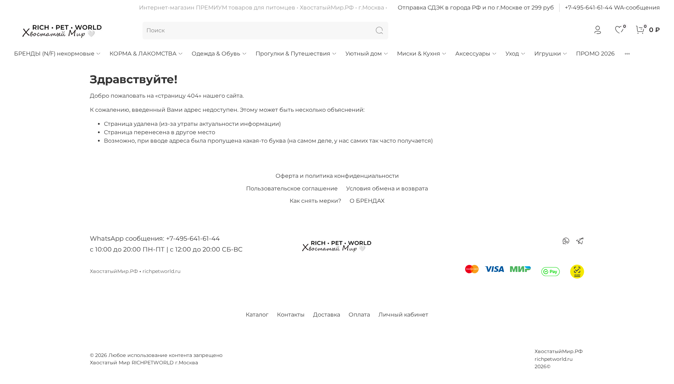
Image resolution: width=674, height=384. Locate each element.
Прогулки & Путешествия (293, 53)
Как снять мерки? (315, 200)
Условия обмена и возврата (387, 188)
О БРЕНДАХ (367, 200)
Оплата (359, 314)
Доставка (326, 314)
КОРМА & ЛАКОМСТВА (143, 53)
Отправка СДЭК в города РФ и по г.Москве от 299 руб (476, 7)
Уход (512, 53)
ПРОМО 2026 (595, 53)
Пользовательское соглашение (292, 188)
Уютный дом (363, 53)
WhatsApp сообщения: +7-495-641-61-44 (155, 238)
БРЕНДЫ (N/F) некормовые (54, 53)
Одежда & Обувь (216, 53)
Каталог (257, 314)
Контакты (291, 314)
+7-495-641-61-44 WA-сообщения (612, 7)
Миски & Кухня (418, 53)
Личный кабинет (403, 314)
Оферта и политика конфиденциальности (337, 176)
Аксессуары (472, 53)
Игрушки (547, 53)
